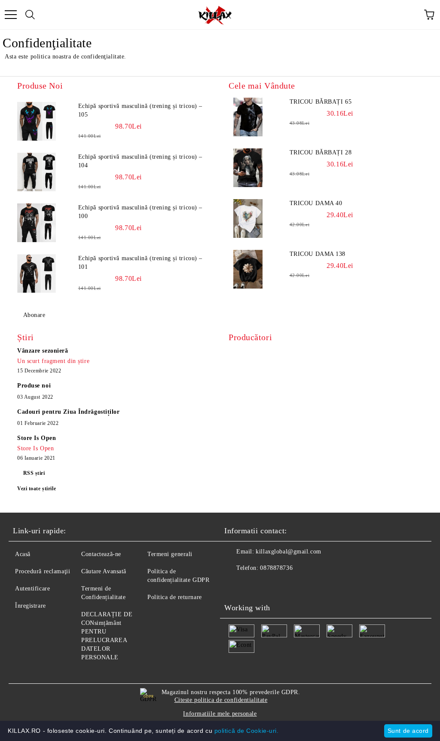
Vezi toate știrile (36, 489)
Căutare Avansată (103, 571)
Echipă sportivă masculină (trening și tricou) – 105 (140, 110)
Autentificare (32, 588)
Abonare (34, 315)
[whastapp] (273, 585)
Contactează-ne (101, 554)
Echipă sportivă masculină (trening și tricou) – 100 (140, 211)
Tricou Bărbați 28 (321, 152)
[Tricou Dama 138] (248, 269)
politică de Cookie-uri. (246, 730)
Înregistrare (30, 606)
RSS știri (34, 473)
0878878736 (276, 568)
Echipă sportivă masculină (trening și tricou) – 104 (140, 161)
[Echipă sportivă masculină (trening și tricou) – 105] (36, 121)
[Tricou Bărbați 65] (248, 117)
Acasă (23, 554)
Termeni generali (169, 554)
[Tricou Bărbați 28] (248, 167)
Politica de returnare (174, 597)
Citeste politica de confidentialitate (221, 700)
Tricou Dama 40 (316, 203)
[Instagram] (254, 585)
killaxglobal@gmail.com (288, 551)
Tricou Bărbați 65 (321, 101)
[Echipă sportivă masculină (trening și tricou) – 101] (36, 273)
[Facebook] (235, 585)
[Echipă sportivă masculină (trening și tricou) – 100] (36, 222)
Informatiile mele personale (220, 713)
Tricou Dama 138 (317, 254)
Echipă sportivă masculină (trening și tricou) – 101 (140, 262)
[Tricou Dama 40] (248, 218)
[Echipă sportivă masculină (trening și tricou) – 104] (36, 172)
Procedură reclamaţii (42, 571)
